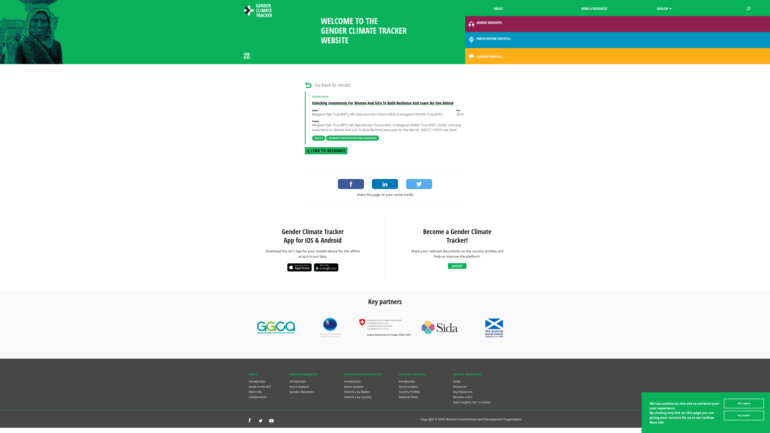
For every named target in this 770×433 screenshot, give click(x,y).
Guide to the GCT (260, 386)
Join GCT (457, 266)
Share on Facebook (351, 184)
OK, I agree (744, 403)
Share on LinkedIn (385, 184)
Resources (460, 386)
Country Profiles (409, 392)
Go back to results (333, 85)
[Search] (748, 8)
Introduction (257, 381)
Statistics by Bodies (357, 392)
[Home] (258, 11)
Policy (319, 138)
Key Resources (463, 392)
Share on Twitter (419, 184)
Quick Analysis (299, 386)
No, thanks (744, 415)
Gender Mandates (302, 392)
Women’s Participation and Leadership (353, 138)
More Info (255, 392)
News (457, 381)
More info (657, 422)
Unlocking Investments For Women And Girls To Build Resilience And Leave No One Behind (382, 103)
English (662, 8)
